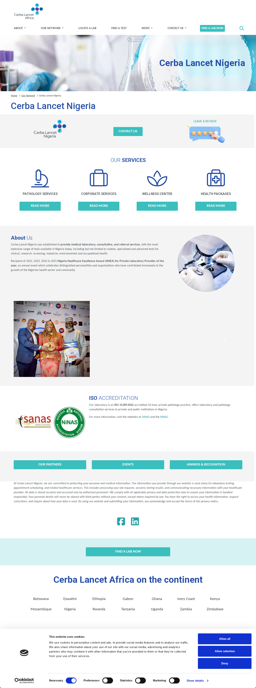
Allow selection (225, 651)
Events (128, 464)
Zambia (186, 609)
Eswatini (70, 599)
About (19, 28)
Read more (40, 206)
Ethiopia (99, 599)
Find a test (119, 28)
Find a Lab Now (212, 28)
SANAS (146, 417)
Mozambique (41, 609)
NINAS (164, 417)
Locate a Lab (87, 28)
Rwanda (99, 609)
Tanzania (128, 609)
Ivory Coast (186, 599)
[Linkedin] (135, 522)
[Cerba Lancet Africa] (28, 12)
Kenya (215, 599)
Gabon (128, 599)
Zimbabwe (215, 609)
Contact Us (176, 28)
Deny (224, 663)
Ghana (157, 599)
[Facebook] (121, 522)
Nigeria (70, 609)
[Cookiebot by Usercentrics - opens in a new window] (24, 680)
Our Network (51, 28)
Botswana (41, 599)
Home (14, 95)
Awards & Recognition (206, 464)
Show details (195, 680)
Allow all (224, 638)
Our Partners (49, 464)
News (146, 28)
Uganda (157, 609)
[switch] (107, 680)
